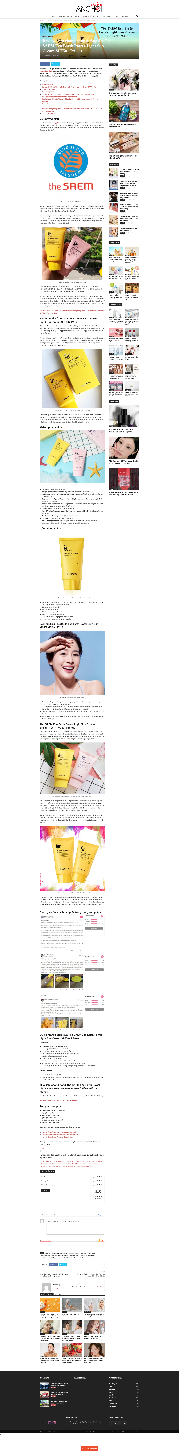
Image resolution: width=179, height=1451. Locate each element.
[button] (137, 16)
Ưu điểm (45, 101)
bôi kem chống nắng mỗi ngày (59, 1253)
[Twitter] (125, 1423)
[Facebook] (111, 1423)
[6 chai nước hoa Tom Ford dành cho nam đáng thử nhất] (124, 416)
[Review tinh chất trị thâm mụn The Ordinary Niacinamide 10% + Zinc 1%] (116, 313)
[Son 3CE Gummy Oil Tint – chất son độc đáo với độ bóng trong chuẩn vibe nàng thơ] (113, 208)
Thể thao (96, 16)
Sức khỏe (116, 16)
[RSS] (120, 1423)
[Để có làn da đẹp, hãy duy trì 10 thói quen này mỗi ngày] (94, 1327)
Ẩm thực (62, 16)
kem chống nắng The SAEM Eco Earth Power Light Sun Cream (71, 1257)
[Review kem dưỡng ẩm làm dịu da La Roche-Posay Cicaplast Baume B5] (132, 313)
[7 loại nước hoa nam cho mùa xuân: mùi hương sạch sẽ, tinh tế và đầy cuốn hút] (44, 1385)
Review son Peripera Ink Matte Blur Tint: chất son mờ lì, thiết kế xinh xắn (91, 1275)
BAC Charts (124, 1432)
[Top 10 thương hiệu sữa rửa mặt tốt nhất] (124, 111)
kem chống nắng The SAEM (47, 1257)
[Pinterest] (115, 1423)
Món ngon (112, 1406)
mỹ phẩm (57, 123)
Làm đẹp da (87, 1311)
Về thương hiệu (47, 84)
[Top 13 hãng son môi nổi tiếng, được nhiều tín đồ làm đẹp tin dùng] (113, 220)
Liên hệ (137, 1432)
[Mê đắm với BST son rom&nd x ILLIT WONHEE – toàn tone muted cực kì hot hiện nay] (124, 448)
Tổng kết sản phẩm (48, 113)
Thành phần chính (48, 89)
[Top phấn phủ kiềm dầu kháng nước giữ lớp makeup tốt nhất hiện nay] (116, 270)
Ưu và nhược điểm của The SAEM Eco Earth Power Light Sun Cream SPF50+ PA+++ (71, 99)
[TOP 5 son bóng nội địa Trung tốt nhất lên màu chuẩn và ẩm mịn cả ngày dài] (116, 332)
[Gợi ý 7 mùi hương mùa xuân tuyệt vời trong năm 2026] (44, 1394)
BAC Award (131, 1432)
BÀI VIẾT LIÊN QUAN (46, 1294)
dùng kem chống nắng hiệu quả (60, 1255)
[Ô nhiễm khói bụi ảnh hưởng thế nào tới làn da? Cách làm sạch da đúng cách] (50, 1350)
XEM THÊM (58, 1294)
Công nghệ (87, 16)
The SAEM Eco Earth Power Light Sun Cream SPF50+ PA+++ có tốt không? (68, 94)
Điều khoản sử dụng (98, 1432)
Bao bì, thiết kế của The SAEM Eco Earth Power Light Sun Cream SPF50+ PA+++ (70, 87)
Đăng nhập (100, 1215)
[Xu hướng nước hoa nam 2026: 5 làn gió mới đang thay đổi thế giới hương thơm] (113, 197)
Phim (110, 1387)
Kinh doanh (106, 16)
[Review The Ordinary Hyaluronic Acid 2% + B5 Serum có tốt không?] (132, 369)
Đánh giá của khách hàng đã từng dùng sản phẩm (59, 96)
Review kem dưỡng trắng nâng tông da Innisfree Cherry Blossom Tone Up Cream (54, 1275)
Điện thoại (112, 1398)
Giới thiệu (88, 1432)
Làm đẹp (77, 16)
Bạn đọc (125, 16)
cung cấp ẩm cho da (45, 1255)
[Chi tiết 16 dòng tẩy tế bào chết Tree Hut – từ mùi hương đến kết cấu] (113, 173)
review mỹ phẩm (92, 1257)
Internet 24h (113, 1403)
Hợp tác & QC (115, 1432)
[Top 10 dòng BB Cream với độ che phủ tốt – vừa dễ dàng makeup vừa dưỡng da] (124, 142)
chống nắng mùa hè (73, 1253)
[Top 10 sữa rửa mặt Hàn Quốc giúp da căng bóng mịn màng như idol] (132, 270)
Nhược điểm (46, 104)
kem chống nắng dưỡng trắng (87, 1255)
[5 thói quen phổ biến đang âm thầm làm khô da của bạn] (72, 1305)
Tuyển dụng (108, 1432)
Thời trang (42, 1356)
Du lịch (69, 16)
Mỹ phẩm (50, 36)
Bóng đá (111, 1400)
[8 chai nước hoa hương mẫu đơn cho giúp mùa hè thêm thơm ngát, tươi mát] (124, 80)
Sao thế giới (113, 1384)
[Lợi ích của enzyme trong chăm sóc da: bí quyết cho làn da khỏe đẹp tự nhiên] (94, 1350)
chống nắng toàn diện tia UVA (88, 1253)
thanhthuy (56, 1285)
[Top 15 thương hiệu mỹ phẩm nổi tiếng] (113, 232)
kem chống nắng (46, 71)
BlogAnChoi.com (71, 1422)
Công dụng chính (48, 92)
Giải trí (53, 16)
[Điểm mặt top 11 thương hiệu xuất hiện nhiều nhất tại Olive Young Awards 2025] (44, 1403)
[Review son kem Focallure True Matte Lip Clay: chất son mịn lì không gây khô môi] (116, 369)
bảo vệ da (47, 1253)
